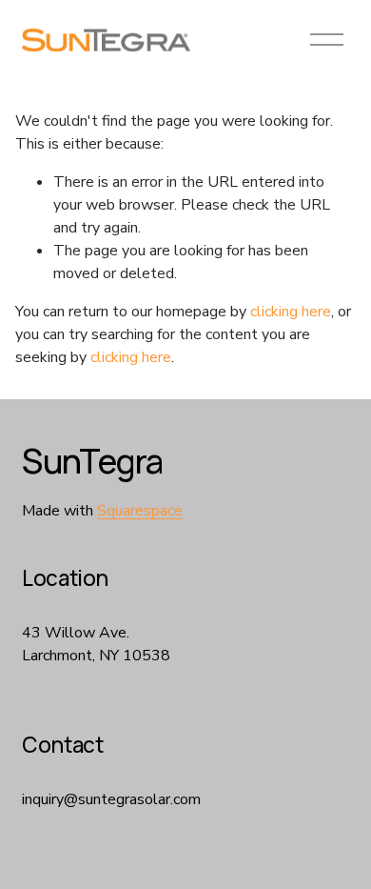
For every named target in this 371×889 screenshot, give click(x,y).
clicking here (290, 311)
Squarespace (140, 510)
